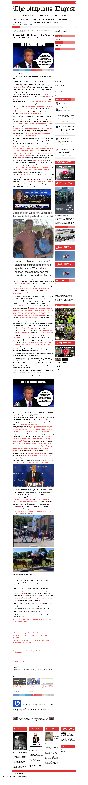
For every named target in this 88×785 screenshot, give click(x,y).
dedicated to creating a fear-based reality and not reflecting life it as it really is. (36, 762)
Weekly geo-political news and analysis (63, 89)
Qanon (56, 65)
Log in (62, 749)
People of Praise (24, 174)
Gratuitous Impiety (62, 19)
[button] (58, 364)
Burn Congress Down (41, 101)
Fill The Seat (45, 94)
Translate (65, 31)
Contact (34, 19)
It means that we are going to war (22, 283)
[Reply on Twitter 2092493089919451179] (59, 144)
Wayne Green (33, 606)
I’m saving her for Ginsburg (39, 160)
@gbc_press (64, 126)
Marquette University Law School (36, 453)
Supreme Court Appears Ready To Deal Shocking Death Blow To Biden (47, 686)
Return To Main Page (18, 661)
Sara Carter (57, 71)
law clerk (43, 164)
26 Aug (60, 139)
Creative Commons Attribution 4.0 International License (68, 742)
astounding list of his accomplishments (25, 328)
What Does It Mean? (59, 91)
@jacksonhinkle (71, 138)
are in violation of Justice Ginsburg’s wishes (31, 113)
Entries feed (63, 751)
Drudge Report (58, 59)
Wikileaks (57, 93)
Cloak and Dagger (23, 19)
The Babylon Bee (58, 77)
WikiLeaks (61, 149)
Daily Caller (57, 57)
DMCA (21, 24)
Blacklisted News (58, 51)
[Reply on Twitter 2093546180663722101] (59, 122)
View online (15, 752)
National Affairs (35, 22)
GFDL (18, 585)
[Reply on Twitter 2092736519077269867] (59, 155)
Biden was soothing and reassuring (28, 317)
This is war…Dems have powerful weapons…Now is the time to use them (31, 288)
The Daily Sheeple (59, 79)
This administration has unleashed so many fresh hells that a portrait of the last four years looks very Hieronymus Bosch (33, 312)
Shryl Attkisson (58, 73)
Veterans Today (58, 83)
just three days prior (37, 452)
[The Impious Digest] (44, 17)
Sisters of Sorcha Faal (20, 593)
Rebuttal (26, 24)
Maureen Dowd (23, 305)
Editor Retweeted (65, 107)
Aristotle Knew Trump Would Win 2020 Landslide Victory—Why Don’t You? (33, 624)
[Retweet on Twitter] (61, 107)
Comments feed (64, 753)
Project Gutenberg (59, 63)
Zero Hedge (57, 95)
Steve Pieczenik (58, 75)
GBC (59, 126)
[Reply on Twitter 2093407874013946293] (59, 134)
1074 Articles (35, 700)
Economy (41, 19)
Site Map (49, 22)
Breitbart (57, 53)
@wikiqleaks (66, 149)
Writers (56, 22)
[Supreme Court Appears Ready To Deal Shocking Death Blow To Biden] (47, 681)
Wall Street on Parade (59, 85)
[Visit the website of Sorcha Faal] (13, 712)
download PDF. (22, 752)
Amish (20, 506)
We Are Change (58, 87)
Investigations (17, 22)
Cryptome (57, 55)
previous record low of (29, 424)
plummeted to (40, 422)
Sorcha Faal (26, 40)
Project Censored (58, 61)
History (26, 22)
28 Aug (69, 126)
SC (33, 84)
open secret (20, 157)
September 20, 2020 (18, 40)
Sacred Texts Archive (59, 69)
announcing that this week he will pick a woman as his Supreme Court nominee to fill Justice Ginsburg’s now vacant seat (33, 98)
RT (55, 67)
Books (14, 19)
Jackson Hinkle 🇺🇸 (62, 138)
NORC (41, 417)
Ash (59, 108)
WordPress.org (63, 755)
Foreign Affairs (50, 19)
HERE (39, 600)
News (43, 22)
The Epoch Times (58, 81)
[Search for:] (69, 26)
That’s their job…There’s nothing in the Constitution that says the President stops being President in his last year (33, 123)
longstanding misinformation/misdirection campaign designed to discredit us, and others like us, (33, 598)
